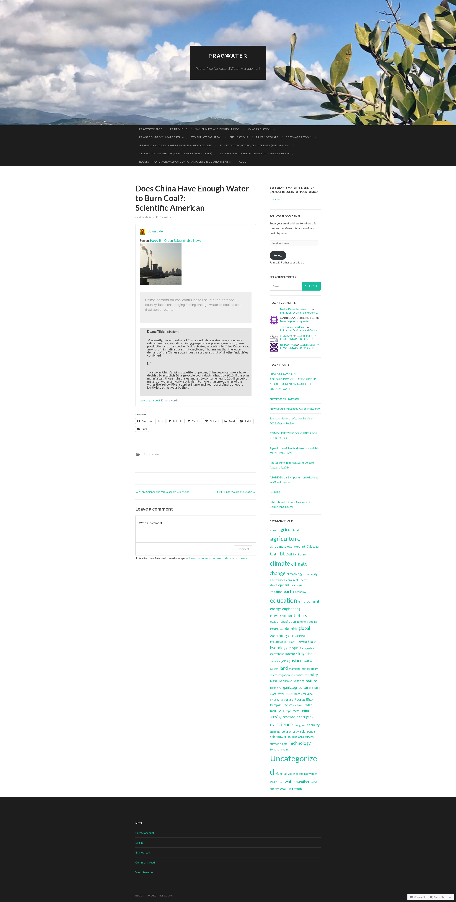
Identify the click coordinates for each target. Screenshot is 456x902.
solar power (278, 737)
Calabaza (313, 546)
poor (289, 693)
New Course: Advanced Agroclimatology (295, 408)
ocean (274, 688)
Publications (239, 137)
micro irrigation (280, 674)
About (243, 161)
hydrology (278, 647)
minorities (297, 674)
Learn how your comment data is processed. (219, 558)
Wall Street (277, 782)
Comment (243, 548)
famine (301, 621)
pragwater (164, 216)
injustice (309, 648)
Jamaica (275, 661)
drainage (296, 585)
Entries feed (142, 852)
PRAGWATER (228, 56)
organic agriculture (295, 687)
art (303, 546)
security (313, 725)
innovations (277, 653)
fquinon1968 (288, 344)
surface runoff (278, 743)
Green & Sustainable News (182, 240)
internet (291, 654)
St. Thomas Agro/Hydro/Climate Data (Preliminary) (175, 153)
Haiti (292, 641)
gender (285, 629)
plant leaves (277, 693)
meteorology (310, 668)
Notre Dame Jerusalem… (295, 309)
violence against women (302, 773)
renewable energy (296, 717)
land (284, 668)
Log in (139, 842)
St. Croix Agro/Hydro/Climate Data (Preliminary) (254, 145)
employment (308, 601)
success (310, 736)
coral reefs (292, 579)
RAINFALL (277, 711)
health (312, 642)
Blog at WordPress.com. (154, 895)
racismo (298, 705)
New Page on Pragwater (295, 321)
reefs (295, 711)
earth (289, 591)
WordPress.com (145, 872)
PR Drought (178, 129)
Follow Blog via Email (285, 216)
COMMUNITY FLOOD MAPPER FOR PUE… (298, 337)
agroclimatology (281, 546)
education (283, 600)
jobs (284, 661)
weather (303, 782)
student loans (296, 736)
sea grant (300, 725)
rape (288, 711)
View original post (150, 400)
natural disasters (291, 681)
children (300, 554)
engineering (291, 609)
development (279, 585)
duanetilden (156, 231)
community (310, 574)
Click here (276, 199)
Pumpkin (275, 705)
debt (304, 579)
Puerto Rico (303, 699)
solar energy (290, 731)
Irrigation (305, 654)
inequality (296, 648)
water (290, 781)
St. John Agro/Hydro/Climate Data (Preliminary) (254, 153)
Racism (287, 705)
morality (311, 675)
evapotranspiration (283, 621)
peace (316, 688)
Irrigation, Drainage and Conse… (299, 312)
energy (275, 608)
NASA (274, 681)
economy (300, 591)
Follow (278, 255)
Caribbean (282, 553)
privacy (274, 699)
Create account (144, 832)
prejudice (307, 693)
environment (282, 615)
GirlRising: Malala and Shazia (236, 491)
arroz (297, 546)
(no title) (275, 492)
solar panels (307, 731)
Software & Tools (299, 137)
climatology (294, 574)
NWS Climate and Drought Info (217, 129)
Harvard (301, 641)
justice (295, 660)
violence (281, 773)
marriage (294, 668)
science (284, 724)
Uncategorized (152, 453)
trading (284, 749)
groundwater (279, 642)
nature (311, 680)
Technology (300, 743)
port (297, 693)
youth (298, 789)
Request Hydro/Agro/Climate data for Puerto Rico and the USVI (185, 161)
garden (274, 628)
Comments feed (145, 862)
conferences (277, 579)
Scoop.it (155, 240)
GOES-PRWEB (297, 636)
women (286, 788)
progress (287, 699)
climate (280, 563)
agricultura (289, 529)
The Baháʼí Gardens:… (293, 327)
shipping (275, 731)
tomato (274, 749)
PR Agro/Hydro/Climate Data (160, 137)
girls (294, 629)
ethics (302, 615)
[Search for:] (295, 286)
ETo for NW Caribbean (206, 137)
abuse (273, 530)
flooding (312, 621)
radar (308, 705)
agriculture (285, 538)
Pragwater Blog (150, 129)
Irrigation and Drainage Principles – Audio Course (175, 145)
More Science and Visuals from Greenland (162, 491)
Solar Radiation (259, 129)
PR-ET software (267, 137)
